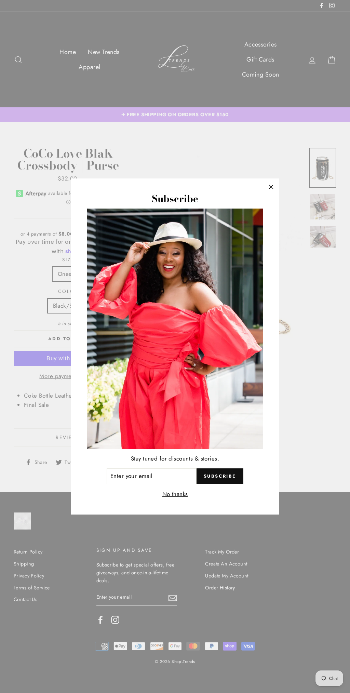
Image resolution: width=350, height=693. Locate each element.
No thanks (175, 494)
